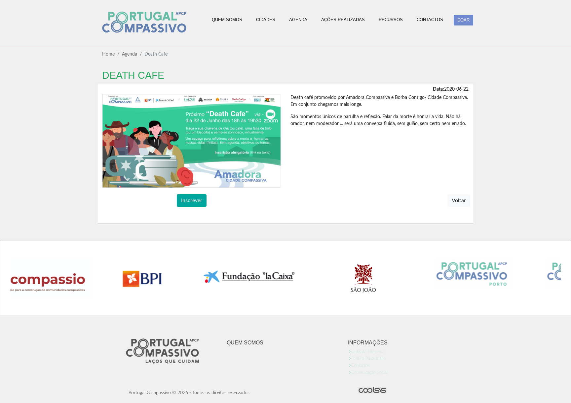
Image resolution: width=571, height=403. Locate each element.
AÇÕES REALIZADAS (343, 19)
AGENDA (298, 19)
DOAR (463, 20)
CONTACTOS (430, 19)
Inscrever (191, 200)
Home (108, 54)
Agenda (129, 54)
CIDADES (265, 19)
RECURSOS (391, 19)
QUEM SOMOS (227, 19)
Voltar (459, 200)
